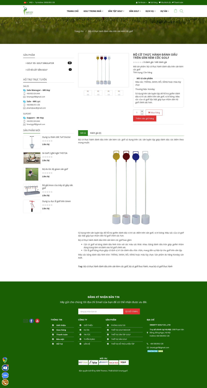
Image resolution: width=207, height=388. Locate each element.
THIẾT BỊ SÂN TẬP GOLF (121, 334)
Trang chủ (79, 31)
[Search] (181, 11)
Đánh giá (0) (95, 133)
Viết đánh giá (161, 62)
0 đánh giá (148, 62)
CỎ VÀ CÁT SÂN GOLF (48, 69)
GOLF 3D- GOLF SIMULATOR (48, 63)
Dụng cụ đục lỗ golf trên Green (56, 201)
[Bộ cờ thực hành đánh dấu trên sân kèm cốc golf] (103, 70)
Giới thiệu (61, 325)
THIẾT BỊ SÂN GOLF (119, 339)
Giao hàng (61, 330)
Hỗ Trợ (59, 344)
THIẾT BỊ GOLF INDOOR (120, 330)
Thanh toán (62, 334)
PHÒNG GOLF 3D (118, 325)
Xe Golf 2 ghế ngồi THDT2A (54, 153)
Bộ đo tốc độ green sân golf (55, 169)
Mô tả (83, 133)
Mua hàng (155, 112)
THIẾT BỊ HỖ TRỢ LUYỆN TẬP (122, 344)
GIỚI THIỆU (88, 325)
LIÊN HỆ (86, 344)
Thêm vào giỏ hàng (144, 118)
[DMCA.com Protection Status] (155, 351)
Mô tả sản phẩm (145, 78)
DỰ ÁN (86, 330)
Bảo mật (60, 339)
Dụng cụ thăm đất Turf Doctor (56, 137)
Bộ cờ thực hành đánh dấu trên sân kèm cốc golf (110, 31)
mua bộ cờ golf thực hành (160, 266)
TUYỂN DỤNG (89, 339)
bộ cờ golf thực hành (138, 266)
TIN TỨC (86, 334)
